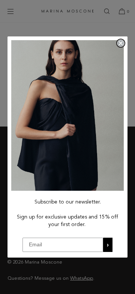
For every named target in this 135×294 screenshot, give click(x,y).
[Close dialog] (120, 43)
